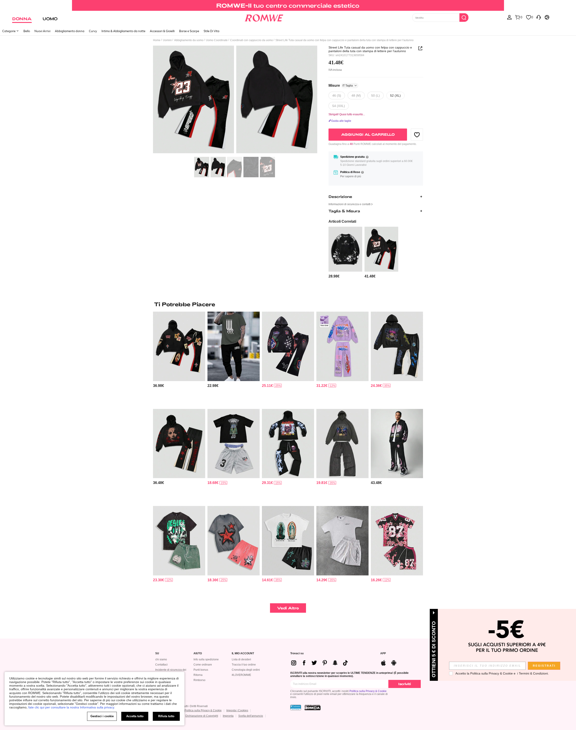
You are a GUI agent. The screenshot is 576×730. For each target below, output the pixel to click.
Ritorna (198, 675)
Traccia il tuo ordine (244, 664)
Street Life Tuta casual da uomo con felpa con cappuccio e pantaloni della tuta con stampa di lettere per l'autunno (370, 49)
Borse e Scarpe (189, 31)
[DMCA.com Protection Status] (312, 707)
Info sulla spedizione (206, 659)
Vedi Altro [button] (288, 608)
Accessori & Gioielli (162, 31)
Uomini (167, 40)
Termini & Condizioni (533, 673)
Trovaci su (297, 653)
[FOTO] (235, 100)
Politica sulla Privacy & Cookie (368, 691)
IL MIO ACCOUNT (243, 653)
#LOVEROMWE (241, 675)
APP (383, 653)
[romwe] (263, 17)
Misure (340, 85)
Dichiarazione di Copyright (201, 715)
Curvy (93, 31)
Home (156, 40)
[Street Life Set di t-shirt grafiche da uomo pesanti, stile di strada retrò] (288, 540)
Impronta (228, 715)
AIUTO (198, 653)
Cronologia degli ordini (246, 669)
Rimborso (199, 680)
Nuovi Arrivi (42, 31)
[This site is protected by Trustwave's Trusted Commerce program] (295, 707)
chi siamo (161, 659)
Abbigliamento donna (69, 31)
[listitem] (345, 253)
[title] (288, 304)
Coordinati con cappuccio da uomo (251, 40)
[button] (417, 135)
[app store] (383, 662)
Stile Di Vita (211, 31)
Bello (26, 31)
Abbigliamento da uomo (188, 40)
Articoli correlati (342, 221)
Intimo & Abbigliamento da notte (123, 31)
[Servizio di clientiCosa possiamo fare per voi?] (538, 17)
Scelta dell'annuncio (250, 715)
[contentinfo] (334, 276)
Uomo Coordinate (217, 40)
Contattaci (161, 664)
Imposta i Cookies (237, 710)
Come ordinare (203, 664)
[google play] (394, 662)
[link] (288, 5)
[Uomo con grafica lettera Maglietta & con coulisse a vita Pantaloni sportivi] (233, 346)
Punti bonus (201, 669)
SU (157, 653)
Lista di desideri (241, 659)
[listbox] (509, 17)
